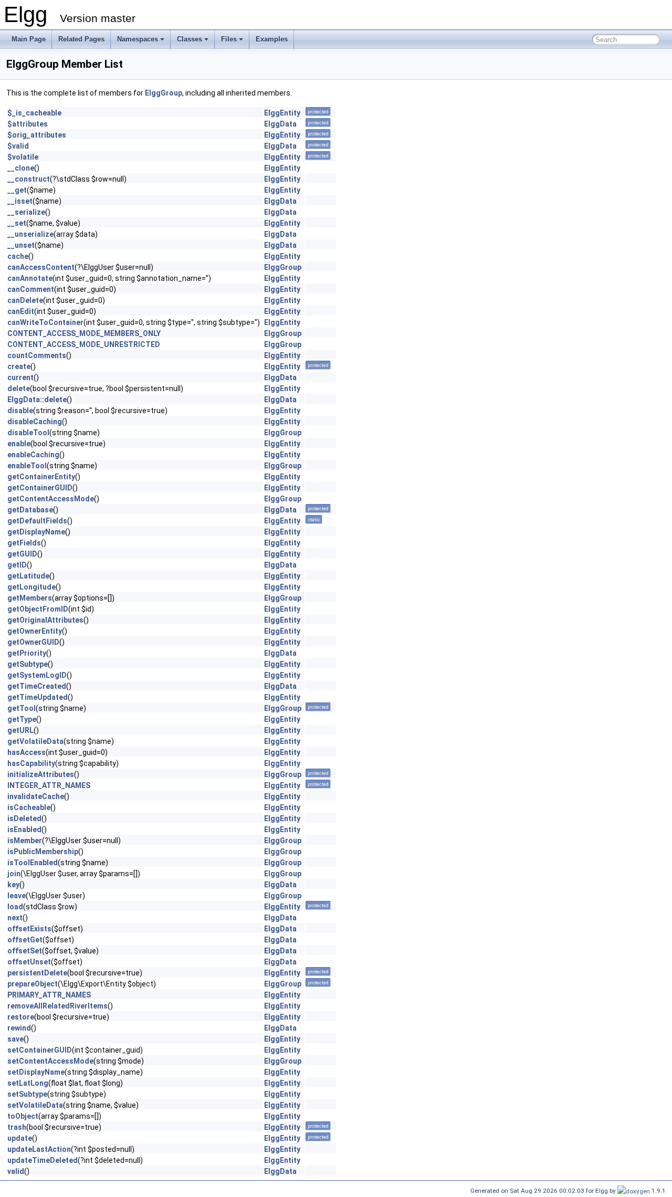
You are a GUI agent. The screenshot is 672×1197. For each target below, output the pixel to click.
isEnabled (24, 829)
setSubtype (27, 1094)
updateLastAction (39, 1149)
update (19, 1138)
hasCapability (31, 763)
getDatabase (30, 510)
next (15, 918)
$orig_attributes (36, 135)
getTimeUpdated (37, 697)
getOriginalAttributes (45, 620)
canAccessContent (41, 267)
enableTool (27, 465)
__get (17, 190)
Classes (189, 39)
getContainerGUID (39, 488)
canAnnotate (29, 278)
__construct (28, 179)
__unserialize (30, 234)
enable (18, 443)
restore (20, 1017)
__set (16, 223)
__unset (21, 245)
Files (229, 39)
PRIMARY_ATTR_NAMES (49, 995)
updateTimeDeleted (42, 1160)
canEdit (20, 311)
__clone (20, 168)
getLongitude (31, 587)
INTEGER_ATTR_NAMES (48, 785)
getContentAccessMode (50, 499)
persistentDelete (37, 973)
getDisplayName (36, 532)
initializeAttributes (40, 774)
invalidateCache (35, 796)
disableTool (28, 432)
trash (16, 1127)
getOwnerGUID (33, 642)
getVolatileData (35, 741)
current (20, 377)
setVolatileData (35, 1105)
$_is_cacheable (34, 113)
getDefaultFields (37, 521)
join (13, 873)
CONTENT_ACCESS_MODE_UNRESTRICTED (83, 344)
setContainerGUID (39, 1050)
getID (17, 565)
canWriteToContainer (45, 322)
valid (15, 1171)
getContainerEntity (41, 476)
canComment (30, 289)
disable (20, 410)
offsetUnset (29, 962)
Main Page (29, 39)
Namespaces (137, 39)
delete (18, 388)
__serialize (26, 212)
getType (21, 719)
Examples (272, 39)
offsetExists (29, 929)
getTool (21, 708)
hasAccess (26, 752)
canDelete (25, 300)
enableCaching (33, 454)
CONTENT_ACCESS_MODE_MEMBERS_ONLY (84, 333)
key (13, 884)
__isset (20, 201)
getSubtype (27, 664)
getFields (24, 543)
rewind (19, 1028)
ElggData (280, 124)
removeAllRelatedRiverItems (57, 1006)
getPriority (26, 653)
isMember (24, 840)
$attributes (27, 124)
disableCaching (34, 421)
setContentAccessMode (50, 1061)
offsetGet (25, 940)
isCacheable (28, 807)
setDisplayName (36, 1072)
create (18, 366)
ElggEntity (282, 113)
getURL (20, 730)
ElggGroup (163, 93)
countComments (36, 355)
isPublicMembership (42, 851)
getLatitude (28, 576)
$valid (18, 146)
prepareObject (32, 984)
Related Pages (81, 39)
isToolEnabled (32, 862)
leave (16, 895)
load (15, 906)
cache (17, 256)
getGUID (22, 554)
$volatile (22, 157)
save (15, 1039)
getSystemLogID (37, 675)
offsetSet (24, 951)
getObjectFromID (37, 609)
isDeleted (24, 818)
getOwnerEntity (34, 631)
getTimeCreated (36, 686)
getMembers (29, 598)
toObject (22, 1116)
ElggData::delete (37, 399)
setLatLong (27, 1083)
